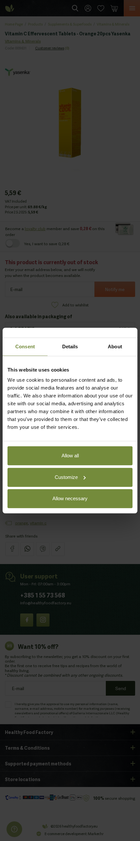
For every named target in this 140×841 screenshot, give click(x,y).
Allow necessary (70, 498)
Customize (66, 477)
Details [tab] (70, 346)
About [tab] (115, 346)
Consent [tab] (25, 346)
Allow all (70, 455)
